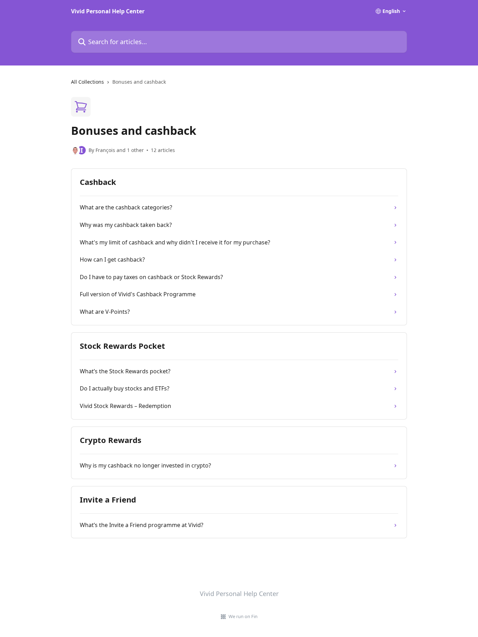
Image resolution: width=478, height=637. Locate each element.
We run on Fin (243, 616)
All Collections (87, 81)
